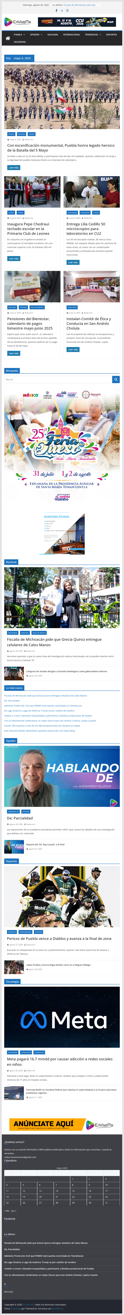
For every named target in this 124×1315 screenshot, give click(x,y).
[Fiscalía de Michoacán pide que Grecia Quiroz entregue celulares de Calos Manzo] (62, 597)
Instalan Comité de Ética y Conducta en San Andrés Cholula (89, 323)
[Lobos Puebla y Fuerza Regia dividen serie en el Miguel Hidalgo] (14, 967)
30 (90, 1202)
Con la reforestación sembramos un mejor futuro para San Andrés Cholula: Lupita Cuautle (50, 720)
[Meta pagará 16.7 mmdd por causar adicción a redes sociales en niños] (62, 1017)
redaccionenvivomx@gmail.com (20, 1157)
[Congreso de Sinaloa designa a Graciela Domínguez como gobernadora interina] (14, 673)
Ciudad (11, 213)
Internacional (71, 34)
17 (106, 1190)
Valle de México (37, 307)
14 (57, 1190)
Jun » (13, 1210)
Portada (21, 134)
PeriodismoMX (25, 932)
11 (7, 1190)
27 (40, 1202)
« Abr (7, 1210)
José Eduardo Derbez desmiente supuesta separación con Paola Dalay (39, 730)
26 (24, 1202)
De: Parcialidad (12, 700)
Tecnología (26, 1052)
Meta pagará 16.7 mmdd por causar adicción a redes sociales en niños (60, 1061)
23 (90, 1196)
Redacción (29, 139)
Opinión (34, 34)
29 (73, 1202)
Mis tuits (8, 1291)
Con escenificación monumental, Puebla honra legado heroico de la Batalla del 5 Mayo (61, 147)
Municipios (72, 307)
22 (73, 1196)
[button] (23, 34)
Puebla (18, 34)
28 (57, 1202)
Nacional (52, 34)
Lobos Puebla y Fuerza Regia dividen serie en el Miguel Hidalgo (58, 964)
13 (40, 1190)
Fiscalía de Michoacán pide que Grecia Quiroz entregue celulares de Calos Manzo (54, 642)
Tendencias (91, 34)
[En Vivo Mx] (7, 38)
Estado (11, 134)
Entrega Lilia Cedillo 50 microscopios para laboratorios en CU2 (86, 228)
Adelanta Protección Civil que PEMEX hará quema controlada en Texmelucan (43, 705)
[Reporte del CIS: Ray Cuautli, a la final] (14, 847)
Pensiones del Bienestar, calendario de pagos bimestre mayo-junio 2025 (30, 323)
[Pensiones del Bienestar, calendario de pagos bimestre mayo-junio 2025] (32, 286)
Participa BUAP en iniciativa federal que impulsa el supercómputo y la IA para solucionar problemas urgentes (71, 1091)
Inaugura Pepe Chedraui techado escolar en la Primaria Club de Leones (28, 228)
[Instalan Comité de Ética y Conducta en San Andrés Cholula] (92, 286)
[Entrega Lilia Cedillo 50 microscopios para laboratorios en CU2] (92, 192)
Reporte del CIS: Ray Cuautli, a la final (45, 844)
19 (24, 1196)
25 (7, 1202)
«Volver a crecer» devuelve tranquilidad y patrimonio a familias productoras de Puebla (48, 715)
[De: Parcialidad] (62, 776)
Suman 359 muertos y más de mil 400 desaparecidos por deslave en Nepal (42, 725)
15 (73, 1190)
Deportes (111, 34)
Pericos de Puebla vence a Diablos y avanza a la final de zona (59, 938)
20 (40, 1196)
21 (57, 1196)
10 (106, 1184)
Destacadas (72, 213)
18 (7, 1196)
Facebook (9, 1218)
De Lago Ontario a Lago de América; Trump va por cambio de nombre (39, 710)
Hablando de (13, 812)
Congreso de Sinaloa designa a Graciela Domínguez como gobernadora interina (66, 671)
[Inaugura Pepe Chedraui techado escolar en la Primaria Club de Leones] (32, 192)
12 (24, 1190)
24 (106, 1196)
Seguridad (20, 41)
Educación (85, 213)
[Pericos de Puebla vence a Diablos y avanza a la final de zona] (62, 896)
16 (90, 1190)
